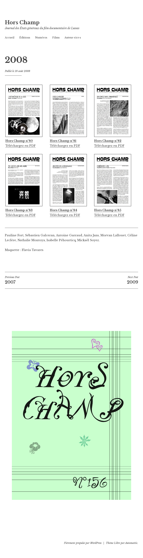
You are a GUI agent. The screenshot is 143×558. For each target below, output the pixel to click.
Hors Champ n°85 (107, 210)
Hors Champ (22, 22)
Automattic (131, 543)
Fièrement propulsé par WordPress (82, 543)
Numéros (41, 37)
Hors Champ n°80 (19, 141)
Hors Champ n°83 (19, 210)
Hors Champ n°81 (63, 141)
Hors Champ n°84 (63, 210)
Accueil (9, 37)
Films (56, 37)
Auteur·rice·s (73, 37)
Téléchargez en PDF (20, 145)
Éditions (24, 37)
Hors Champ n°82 (107, 141)
